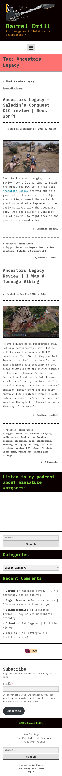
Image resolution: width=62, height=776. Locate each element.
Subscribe (14, 710)
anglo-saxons (10, 437)
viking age (24, 451)
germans (7, 440)
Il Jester (40, 768)
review (20, 448)
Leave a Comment (48, 258)
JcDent (52, 128)
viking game (41, 451)
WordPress (37, 765)
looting (7, 444)
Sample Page (31, 734)
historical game (24, 440)
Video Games (26, 243)
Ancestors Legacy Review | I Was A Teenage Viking (23, 276)
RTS (28, 448)
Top (31, 771)
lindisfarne (44, 440)
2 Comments (52, 462)
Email (7, 683)
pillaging (20, 444)
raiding (33, 444)
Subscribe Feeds (12, 88)
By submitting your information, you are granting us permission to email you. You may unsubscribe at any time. (29, 698)
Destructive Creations (34, 437)
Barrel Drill (28, 26)
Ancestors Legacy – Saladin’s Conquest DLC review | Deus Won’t (26, 108)
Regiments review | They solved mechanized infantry (27, 614)
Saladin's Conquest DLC (31, 250)
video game (9, 451)
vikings (7, 455)
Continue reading (48, 229)
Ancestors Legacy (15, 191)
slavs (36, 448)
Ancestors (22, 433)
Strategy (47, 448)
